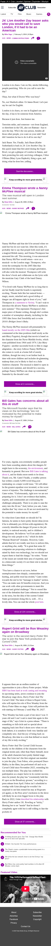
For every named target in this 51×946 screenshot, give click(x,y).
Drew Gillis (9, 202)
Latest (3, 14)
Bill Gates (16, 427)
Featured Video (9, 872)
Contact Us (25, 926)
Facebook (14, 919)
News (9, 38)
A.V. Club (11, 1)
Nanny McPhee (18, 208)
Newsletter (41, 7)
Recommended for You (13, 832)
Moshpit (45, 1)
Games (39, 14)
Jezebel (19, 1)
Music (28, 14)
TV (12, 14)
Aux (3, 38)
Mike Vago (8, 34)
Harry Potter (17, 649)
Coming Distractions (20, 38)
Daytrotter (36, 1)
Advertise (14, 915)
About (13, 912)
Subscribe (12, 7)
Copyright (37, 919)
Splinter (27, 1)
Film (20, 14)
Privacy (14, 922)
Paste (2, 1)
